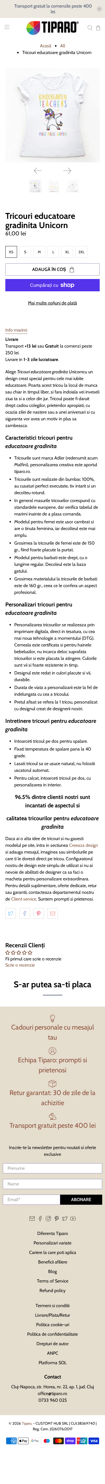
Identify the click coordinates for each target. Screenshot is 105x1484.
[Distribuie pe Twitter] (10, 913)
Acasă (45, 46)
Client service (23, 899)
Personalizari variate (52, 1243)
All (62, 46)
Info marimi (16, 330)
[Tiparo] (52, 28)
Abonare (81, 1199)
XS (11, 252)
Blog (52, 1271)
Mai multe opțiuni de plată (52, 303)
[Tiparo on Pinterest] (56, 1219)
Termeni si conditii (52, 1305)
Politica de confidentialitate (52, 1334)
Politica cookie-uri (52, 1324)
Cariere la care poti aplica (52, 1252)
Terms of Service (52, 1281)
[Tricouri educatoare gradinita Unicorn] (52, 115)
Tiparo (26, 1423)
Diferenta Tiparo (52, 1233)
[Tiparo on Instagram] (48, 1219)
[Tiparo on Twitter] (64, 1219)
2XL (81, 252)
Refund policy (52, 1290)
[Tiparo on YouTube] (73, 1219)
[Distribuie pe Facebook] (24, 913)
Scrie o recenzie (20, 965)
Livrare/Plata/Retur (52, 1315)
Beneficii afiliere (52, 1262)
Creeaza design (83, 845)
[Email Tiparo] (32, 1219)
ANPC (52, 1353)
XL (67, 252)
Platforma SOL (53, 1362)
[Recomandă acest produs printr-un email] (52, 913)
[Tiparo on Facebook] (40, 1219)
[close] (99, 9)
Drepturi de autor (52, 1343)
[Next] (67, 171)
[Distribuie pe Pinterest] (38, 913)
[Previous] (38, 171)
